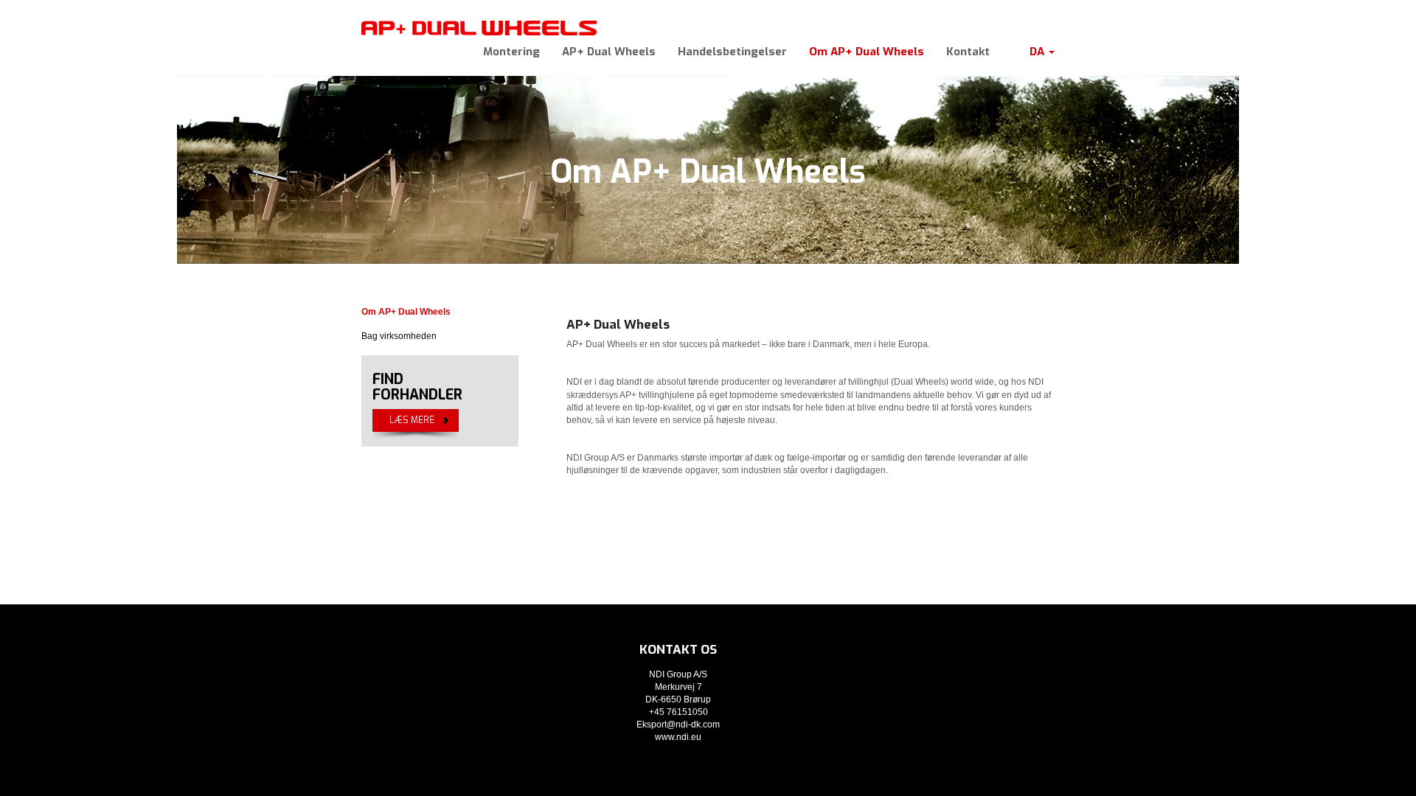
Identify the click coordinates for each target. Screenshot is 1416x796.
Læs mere (411, 420)
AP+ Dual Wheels (609, 51)
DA (1038, 51)
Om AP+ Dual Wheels (866, 51)
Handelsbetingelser (732, 51)
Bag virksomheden (399, 336)
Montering (511, 51)
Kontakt (968, 51)
